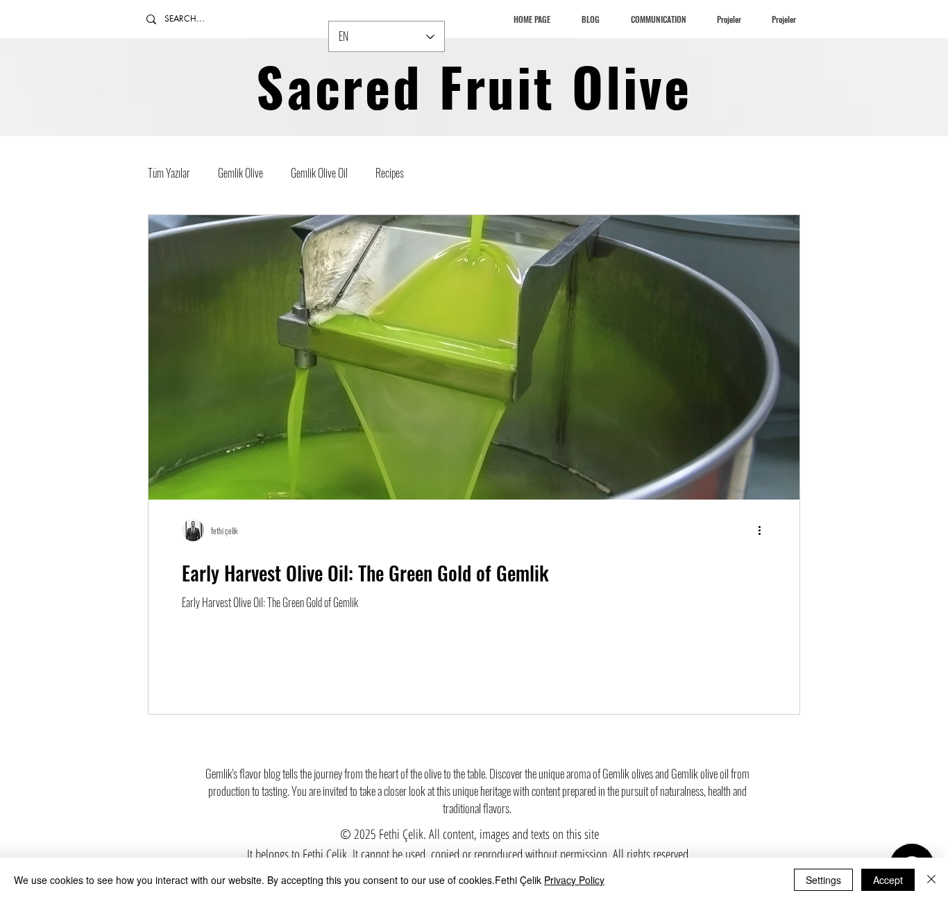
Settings (823, 880)
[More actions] (764, 530)
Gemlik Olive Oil (319, 172)
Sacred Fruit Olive (474, 85)
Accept (888, 880)
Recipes (389, 172)
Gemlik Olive (240, 172)
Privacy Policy (574, 880)
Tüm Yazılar (169, 172)
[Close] (931, 880)
